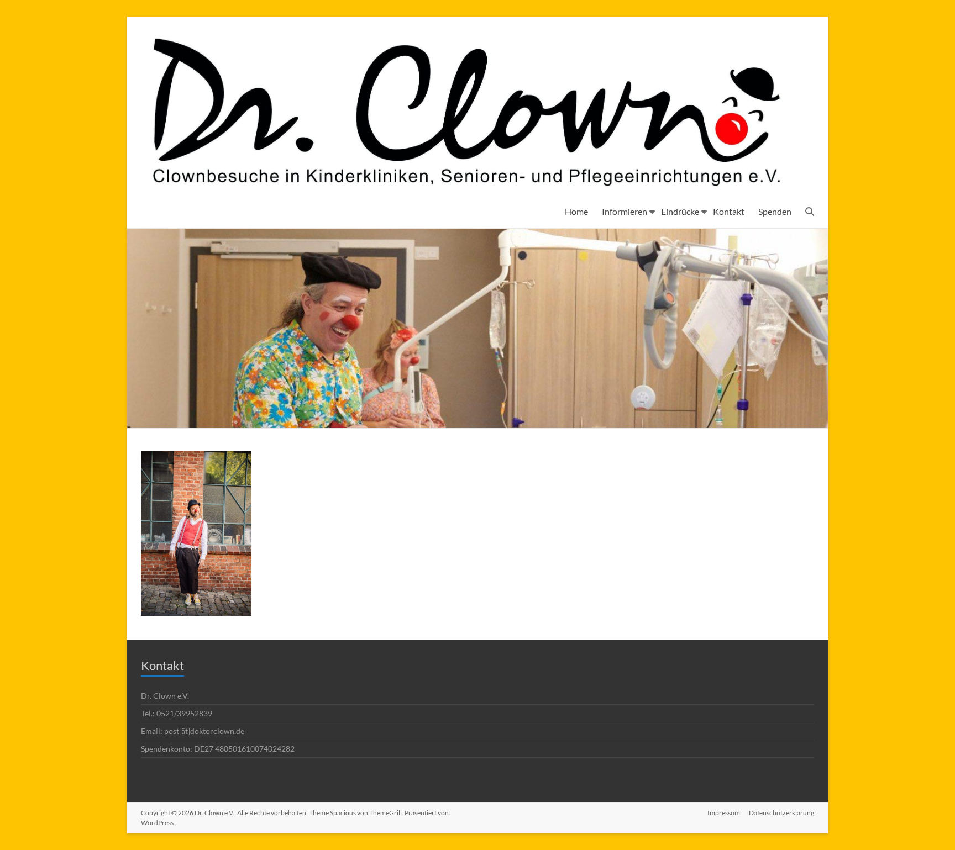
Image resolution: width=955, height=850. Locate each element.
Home (576, 211)
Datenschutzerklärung (781, 813)
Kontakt (728, 211)
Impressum (723, 813)
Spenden (774, 211)
